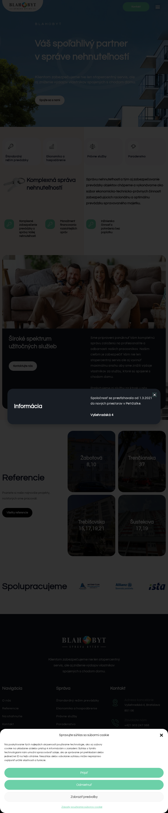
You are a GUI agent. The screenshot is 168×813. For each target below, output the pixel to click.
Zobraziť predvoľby (84, 797)
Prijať (84, 772)
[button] (161, 735)
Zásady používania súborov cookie (81, 807)
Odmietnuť (84, 784)
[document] (84, 406)
